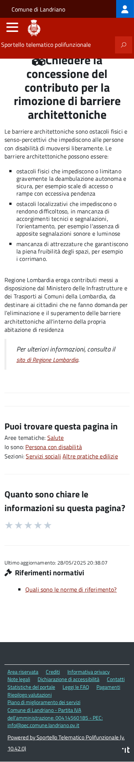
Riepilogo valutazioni (29, 695)
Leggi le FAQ (76, 687)
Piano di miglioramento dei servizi (43, 702)
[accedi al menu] (12, 27)
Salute (55, 437)
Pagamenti (108, 687)
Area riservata (22, 672)
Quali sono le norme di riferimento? (71, 589)
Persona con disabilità (53, 446)
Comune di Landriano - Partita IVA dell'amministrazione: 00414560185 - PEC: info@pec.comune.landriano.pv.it (55, 717)
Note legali (18, 679)
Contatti (116, 679)
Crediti (53, 672)
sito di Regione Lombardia (47, 359)
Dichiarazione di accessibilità (68, 679)
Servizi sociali (43, 456)
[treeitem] (125, 9)
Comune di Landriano (38, 9)
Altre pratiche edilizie (90, 456)
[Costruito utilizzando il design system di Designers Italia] (126, 751)
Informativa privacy (88, 672)
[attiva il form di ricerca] (123, 44)
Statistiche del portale (31, 687)
